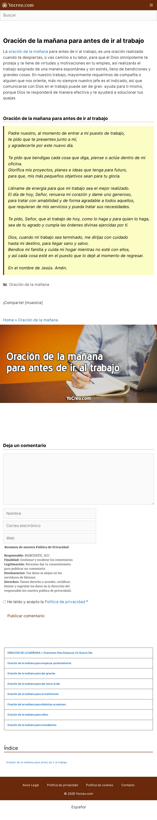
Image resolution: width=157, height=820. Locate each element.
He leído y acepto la (47, 601)
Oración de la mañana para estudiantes (31, 725)
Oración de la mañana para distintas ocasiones (36, 704)
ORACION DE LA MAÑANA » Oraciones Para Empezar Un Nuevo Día (49, 652)
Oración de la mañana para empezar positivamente (39, 663)
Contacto (128, 785)
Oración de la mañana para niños (27, 714)
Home (8, 320)
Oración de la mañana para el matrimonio (33, 694)
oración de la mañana (28, 51)
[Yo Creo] (18, 5)
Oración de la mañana (29, 284)
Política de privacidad (65, 601)
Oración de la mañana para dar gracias (31, 673)
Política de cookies (99, 785)
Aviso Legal (30, 785)
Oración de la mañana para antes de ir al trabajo (36, 762)
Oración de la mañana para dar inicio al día (33, 683)
